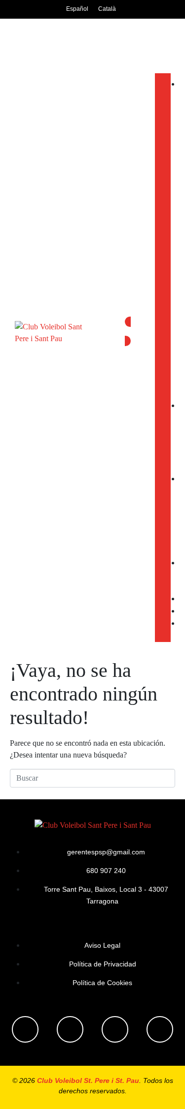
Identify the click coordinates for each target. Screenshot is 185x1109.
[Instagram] (70, 1029)
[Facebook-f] (25, 1029)
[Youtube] (115, 1029)
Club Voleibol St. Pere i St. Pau (88, 1080)
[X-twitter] (160, 1029)
